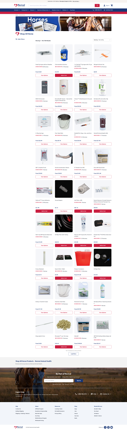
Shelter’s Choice (98, 416)
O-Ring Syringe (40, 133)
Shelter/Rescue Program (41, 418)
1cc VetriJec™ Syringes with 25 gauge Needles (83, 65)
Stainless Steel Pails (60, 301)
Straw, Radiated (40, 269)
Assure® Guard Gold (99, 167)
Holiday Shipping (20, 411)
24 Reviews (84, 103)
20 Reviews (84, 238)
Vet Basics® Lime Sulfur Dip (101, 99)
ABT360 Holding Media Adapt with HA (102, 336)
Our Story (37, 416)
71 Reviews (104, 135)
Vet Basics (96, 413)
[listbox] (105, 39)
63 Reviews (84, 137)
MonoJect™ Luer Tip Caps (61, 336)
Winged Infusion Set (99, 64)
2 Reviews (45, 101)
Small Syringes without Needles (44, 64)
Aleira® (76, 336)
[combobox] (64, 5)
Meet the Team (38, 413)
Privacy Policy (58, 413)
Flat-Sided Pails (59, 133)
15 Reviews (65, 338)
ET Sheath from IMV (79, 167)
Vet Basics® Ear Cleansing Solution (102, 302)
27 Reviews (104, 238)
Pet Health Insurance (59, 411)
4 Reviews (64, 170)
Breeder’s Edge (97, 409)
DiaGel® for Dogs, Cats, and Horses (83, 134)
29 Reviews (65, 103)
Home (17, 15)
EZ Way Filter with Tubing (61, 234)
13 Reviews (45, 237)
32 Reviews (104, 67)
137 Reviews (65, 67)
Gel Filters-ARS (78, 200)
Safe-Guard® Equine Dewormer (44, 234)
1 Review (45, 170)
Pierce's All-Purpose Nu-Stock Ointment (83, 235)
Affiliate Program (39, 409)
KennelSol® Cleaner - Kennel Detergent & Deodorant (63, 99)
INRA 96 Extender (40, 99)
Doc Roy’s (96, 411)
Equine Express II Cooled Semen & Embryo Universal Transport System (102, 201)
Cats (76, 411)
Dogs (76, 409)
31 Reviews (45, 135)
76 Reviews (65, 135)
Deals (76, 418)
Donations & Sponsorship (41, 411)
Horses (76, 413)
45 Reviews (84, 68)
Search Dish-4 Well (60, 269)
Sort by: (96, 40)
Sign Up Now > (76, 1)
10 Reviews (84, 271)
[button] (112, 5)
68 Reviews (45, 67)
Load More (73, 354)
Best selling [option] (101, 40)
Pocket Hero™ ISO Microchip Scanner (102, 235)
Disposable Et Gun (40, 336)
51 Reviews (104, 101)
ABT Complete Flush (41, 167)
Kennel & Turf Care (79, 301)
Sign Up (79, 380)
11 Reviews (104, 170)
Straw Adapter (58, 200)
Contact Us (18, 409)
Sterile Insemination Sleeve (62, 167)
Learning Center (58, 409)
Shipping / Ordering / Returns (22, 413)
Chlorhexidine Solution (61, 64)
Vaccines (77, 416)
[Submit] (97, 5)
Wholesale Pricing (39, 420)
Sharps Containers (79, 269)
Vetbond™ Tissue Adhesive (43, 200)
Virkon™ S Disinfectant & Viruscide (83, 99)
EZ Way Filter (97, 269)
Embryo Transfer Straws (42, 301)
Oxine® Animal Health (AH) (101, 133)
